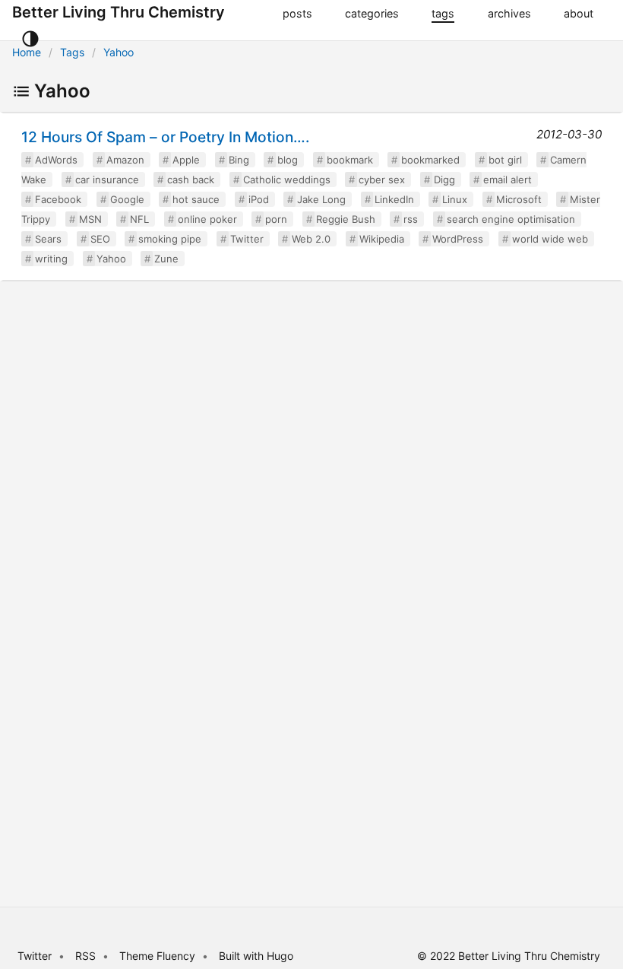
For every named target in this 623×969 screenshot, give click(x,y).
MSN (90, 219)
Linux (454, 199)
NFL (139, 219)
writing (51, 259)
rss (410, 219)
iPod (258, 199)
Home (26, 52)
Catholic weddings (286, 179)
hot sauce (196, 199)
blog (287, 160)
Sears (48, 239)
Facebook (58, 199)
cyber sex (382, 179)
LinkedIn (394, 199)
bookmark (350, 160)
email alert (507, 179)
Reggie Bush (345, 219)
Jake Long (321, 199)
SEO (100, 239)
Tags (72, 52)
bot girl (505, 160)
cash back (190, 179)
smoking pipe (169, 239)
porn (276, 219)
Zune (166, 259)
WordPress (457, 239)
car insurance (107, 179)
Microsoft (519, 199)
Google (127, 199)
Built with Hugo (256, 955)
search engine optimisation (511, 219)
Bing (239, 160)
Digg (444, 179)
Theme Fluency (158, 955)
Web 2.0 (311, 239)
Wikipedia (381, 239)
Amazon (125, 160)
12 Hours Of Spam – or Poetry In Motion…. (165, 137)
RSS (85, 955)
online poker (207, 219)
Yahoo (118, 52)
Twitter (247, 239)
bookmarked (430, 160)
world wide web (550, 239)
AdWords (56, 160)
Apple (186, 160)
